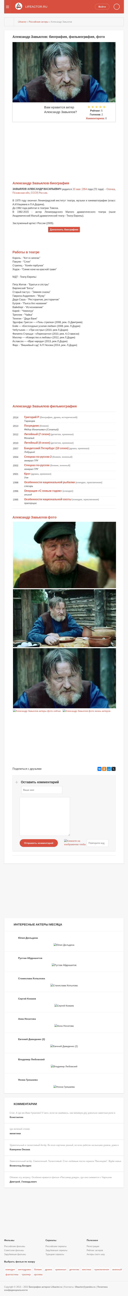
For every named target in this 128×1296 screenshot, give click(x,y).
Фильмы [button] (9, 1240)
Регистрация (93, 1246)
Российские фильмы (14, 1246)
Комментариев (95, 118)
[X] (114, 769)
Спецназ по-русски (37, 465)
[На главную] (9, 22)
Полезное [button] (92, 1240)
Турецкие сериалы (55, 1254)
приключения (101, 1269)
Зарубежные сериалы (56, 1250)
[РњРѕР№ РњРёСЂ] (109, 769)
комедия (10, 1269)
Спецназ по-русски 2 (38, 456)
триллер (26, 1274)
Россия (43, 192)
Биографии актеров (39, 1287)
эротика (38, 1274)
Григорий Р (31, 417)
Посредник (31, 425)
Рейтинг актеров (95, 1250)
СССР (34, 192)
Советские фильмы (14, 1250)
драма (48, 1269)
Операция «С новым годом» (43, 490)
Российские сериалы (56, 1246)
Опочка (110, 189)
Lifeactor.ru (56, 1287)
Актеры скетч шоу (96, 1254)
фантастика (12, 1274)
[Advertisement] (64, 147)
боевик (38, 1269)
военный (117, 1269)
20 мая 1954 (80, 189)
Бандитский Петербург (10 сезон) (46, 448)
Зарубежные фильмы (15, 1254)
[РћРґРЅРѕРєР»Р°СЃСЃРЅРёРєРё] (104, 769)
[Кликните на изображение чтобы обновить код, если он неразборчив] (75, 843)
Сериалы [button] (51, 1240)
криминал (60, 1269)
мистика (86, 1269)
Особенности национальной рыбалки (49, 482)
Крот (27, 473)
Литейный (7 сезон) (37, 434)
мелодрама (24, 1269)
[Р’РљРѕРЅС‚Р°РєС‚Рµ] (100, 769)
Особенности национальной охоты (48, 499)
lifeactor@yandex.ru (85, 1287)
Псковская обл (21, 192)
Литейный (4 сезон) (37, 442)
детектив (74, 1269)
